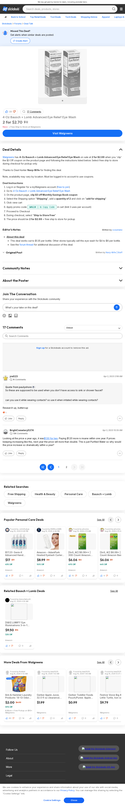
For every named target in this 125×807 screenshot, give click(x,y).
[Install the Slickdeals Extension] (98, 748)
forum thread (26, 244)
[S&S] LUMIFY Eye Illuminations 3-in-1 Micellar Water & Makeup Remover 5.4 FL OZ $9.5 (19, 624)
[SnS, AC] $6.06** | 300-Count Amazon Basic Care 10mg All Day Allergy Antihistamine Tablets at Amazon (82, 553)
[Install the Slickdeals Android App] (98, 758)
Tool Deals (55, 17)
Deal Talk (28, 23)
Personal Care (74, 494)
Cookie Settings (52, 800)
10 (73, 575)
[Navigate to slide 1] (62, 100)
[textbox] (58, 307)
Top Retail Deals (38, 17)
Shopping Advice (89, 17)
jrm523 (14, 376)
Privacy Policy (67, 790)
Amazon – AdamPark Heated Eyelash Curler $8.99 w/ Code (49, 553)
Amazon (8, 570)
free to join (63, 187)
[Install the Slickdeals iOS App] (98, 767)
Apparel (106, 17)
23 (10, 111)
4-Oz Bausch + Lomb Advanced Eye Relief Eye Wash (41, 190)
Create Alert (22, 41)
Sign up (40, 348)
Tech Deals (70, 17)
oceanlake (117, 230)
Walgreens (8, 157)
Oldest (69, 328)
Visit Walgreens (63, 133)
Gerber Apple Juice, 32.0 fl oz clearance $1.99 (48, 696)
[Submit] (6, 336)
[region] (62, 795)
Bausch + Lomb (102, 494)
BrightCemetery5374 (22, 430)
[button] (14, 111)
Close (74, 800)
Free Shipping (16, 494)
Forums (18, 23)
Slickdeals (7, 23)
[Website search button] (113, 9)
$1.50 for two (51, 438)
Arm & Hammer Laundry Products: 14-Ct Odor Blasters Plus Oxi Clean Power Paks (18, 696)
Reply (21, 418)
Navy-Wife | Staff (114, 252)
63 (10, 718)
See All (100, 519)
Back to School (18, 17)
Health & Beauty (45, 494)
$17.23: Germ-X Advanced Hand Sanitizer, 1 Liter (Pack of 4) (17, 553)
